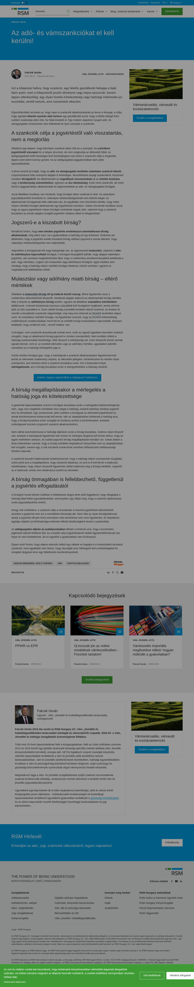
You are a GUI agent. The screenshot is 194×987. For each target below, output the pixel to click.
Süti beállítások (152, 975)
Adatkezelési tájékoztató (15, 982)
